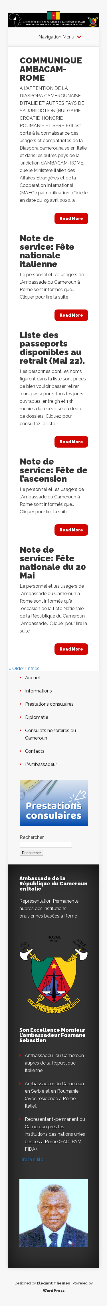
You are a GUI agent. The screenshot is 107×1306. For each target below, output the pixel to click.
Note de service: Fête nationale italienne (47, 251)
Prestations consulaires (49, 704)
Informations (38, 691)
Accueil (33, 677)
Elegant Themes (53, 1283)
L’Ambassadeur (41, 764)
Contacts (35, 751)
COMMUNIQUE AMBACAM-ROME (51, 69)
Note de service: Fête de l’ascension (54, 470)
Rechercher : (33, 837)
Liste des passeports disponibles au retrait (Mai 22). (52, 348)
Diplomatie (36, 717)
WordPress (53, 1290)
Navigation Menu (56, 37)
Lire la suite (31, 1159)
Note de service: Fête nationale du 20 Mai (53, 563)
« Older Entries (23, 668)
